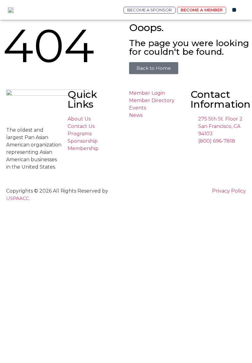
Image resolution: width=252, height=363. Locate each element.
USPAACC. (18, 198)
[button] (234, 10)
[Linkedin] (210, 154)
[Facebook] (198, 154)
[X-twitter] (204, 154)
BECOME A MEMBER (201, 9)
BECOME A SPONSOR (149, 9)
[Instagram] (193, 154)
